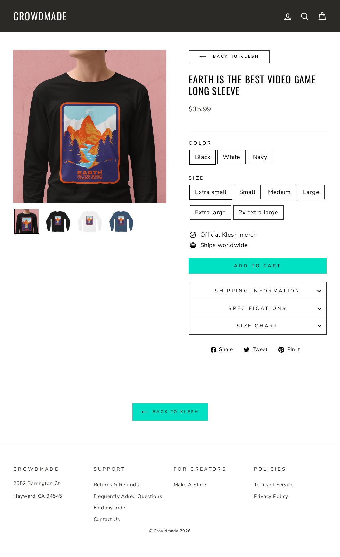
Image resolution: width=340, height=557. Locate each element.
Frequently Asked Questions (128, 496)
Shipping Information (257, 290)
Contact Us (107, 519)
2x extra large (258, 212)
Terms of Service (274, 484)
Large (311, 192)
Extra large (210, 212)
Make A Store (190, 484)
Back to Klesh (235, 56)
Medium (279, 192)
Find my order (110, 507)
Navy (260, 157)
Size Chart (258, 325)
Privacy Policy (271, 496)
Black (202, 157)
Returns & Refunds (116, 484)
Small (247, 192)
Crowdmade (40, 16)
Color (200, 143)
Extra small (211, 192)
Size (196, 178)
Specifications (257, 308)
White (231, 157)
